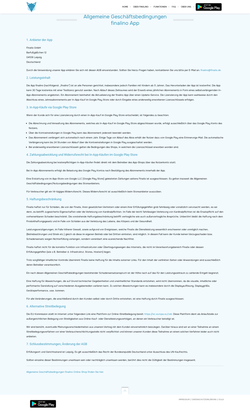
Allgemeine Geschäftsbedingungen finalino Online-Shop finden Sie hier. (65, 371)
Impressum (184, 399)
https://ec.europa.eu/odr (158, 314)
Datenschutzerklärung (204, 399)
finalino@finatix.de (211, 70)
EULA (221, 399)
